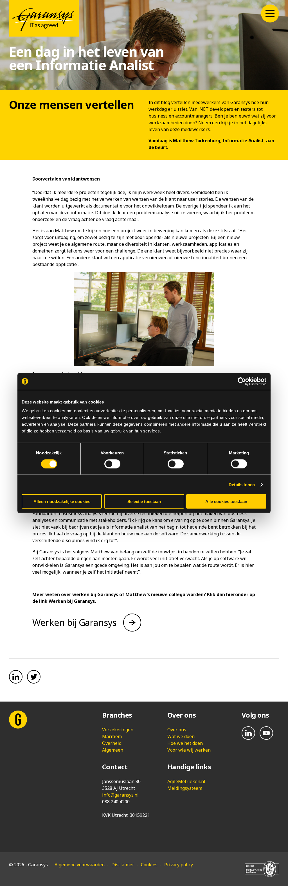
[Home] (44, 18)
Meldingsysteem (184, 788)
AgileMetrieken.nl (186, 781)
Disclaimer (122, 865)
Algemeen (112, 750)
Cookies (149, 865)
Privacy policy (178, 865)
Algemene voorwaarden (80, 865)
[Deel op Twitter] (33, 677)
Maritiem (112, 736)
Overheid (112, 743)
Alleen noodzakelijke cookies (61, 501)
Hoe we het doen (185, 743)
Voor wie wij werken (189, 750)
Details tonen (242, 484)
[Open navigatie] (270, 13)
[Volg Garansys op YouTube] (266, 733)
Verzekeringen (117, 730)
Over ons (176, 730)
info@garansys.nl (120, 795)
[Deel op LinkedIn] (15, 677)
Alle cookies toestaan (226, 501)
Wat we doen (181, 736)
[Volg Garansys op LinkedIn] (248, 733)
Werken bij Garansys (74, 622)
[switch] (112, 463)
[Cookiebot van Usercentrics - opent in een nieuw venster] (241, 381)
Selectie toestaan (144, 501)
